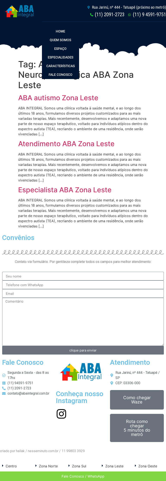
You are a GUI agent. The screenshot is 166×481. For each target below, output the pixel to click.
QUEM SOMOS (60, 40)
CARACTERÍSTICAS (60, 66)
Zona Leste (114, 466)
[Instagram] (61, 413)
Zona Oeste (147, 466)
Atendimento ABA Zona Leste (66, 143)
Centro (11, 466)
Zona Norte (48, 466)
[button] (16, 466)
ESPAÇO (60, 49)
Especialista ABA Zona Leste (65, 190)
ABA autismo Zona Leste (58, 98)
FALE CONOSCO (60, 75)
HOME (60, 31)
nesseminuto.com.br (43, 451)
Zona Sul (79, 466)
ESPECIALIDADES (60, 57)
